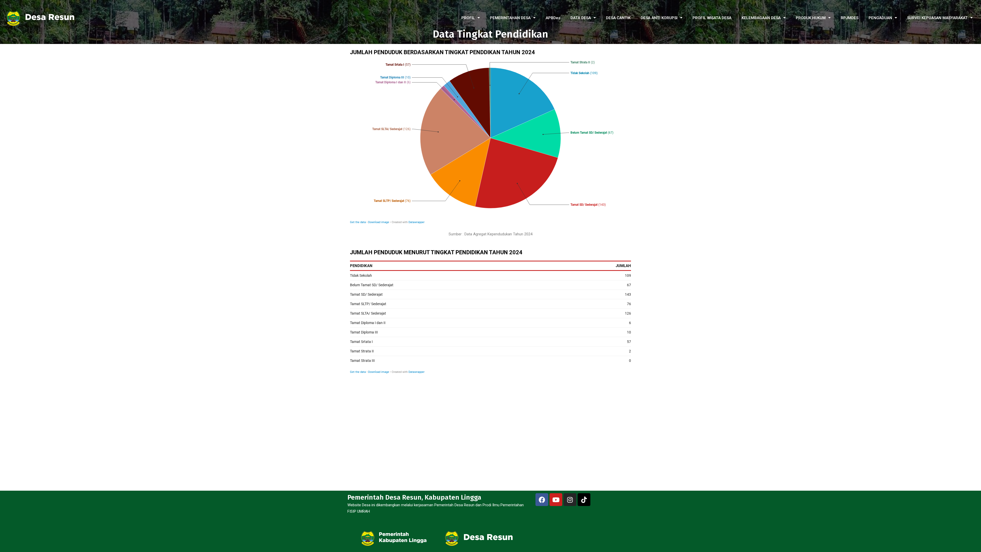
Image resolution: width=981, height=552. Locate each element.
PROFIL (468, 18)
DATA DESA (580, 18)
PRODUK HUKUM (811, 18)
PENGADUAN (880, 18)
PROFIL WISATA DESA (712, 18)
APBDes (553, 18)
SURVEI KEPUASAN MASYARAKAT (937, 18)
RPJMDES (849, 18)
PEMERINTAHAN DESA (510, 18)
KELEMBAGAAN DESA (761, 18)
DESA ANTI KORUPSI (659, 18)
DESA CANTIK (618, 18)
